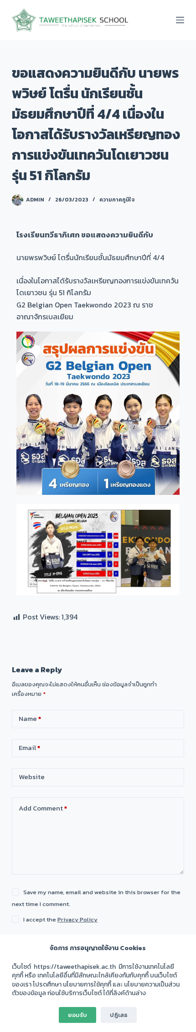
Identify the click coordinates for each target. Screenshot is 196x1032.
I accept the (60, 919)
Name (30, 718)
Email (29, 747)
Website (32, 776)
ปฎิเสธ (119, 1015)
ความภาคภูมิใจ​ (116, 200)
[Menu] (180, 20)
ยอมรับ (77, 1015)
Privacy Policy (77, 919)
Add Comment (43, 808)
